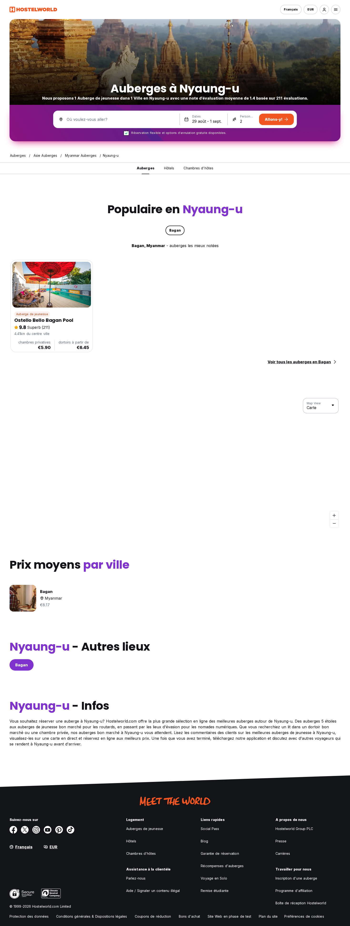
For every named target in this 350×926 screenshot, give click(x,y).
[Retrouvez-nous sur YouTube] (47, 830)
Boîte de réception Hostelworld (300, 903)
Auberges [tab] (146, 168)
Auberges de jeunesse (144, 829)
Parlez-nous (135, 878)
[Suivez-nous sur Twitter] (25, 830)
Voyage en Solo (214, 878)
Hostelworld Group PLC (294, 829)
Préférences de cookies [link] (304, 916)
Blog (204, 841)
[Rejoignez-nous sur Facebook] (13, 830)
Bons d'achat (189, 916)
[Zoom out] (334, 523)
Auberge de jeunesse (32, 314)
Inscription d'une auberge (296, 878)
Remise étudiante (215, 891)
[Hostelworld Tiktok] (70, 830)
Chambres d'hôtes (141, 853)
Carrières (282, 853)
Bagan (21, 665)
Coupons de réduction (153, 916)
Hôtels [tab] (169, 168)
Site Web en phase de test (229, 916)
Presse (281, 841)
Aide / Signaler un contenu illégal (153, 891)
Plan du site (268, 916)
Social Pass (210, 829)
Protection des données (29, 916)
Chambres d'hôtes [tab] (198, 168)
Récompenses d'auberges (222, 866)
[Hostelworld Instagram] (36, 830)
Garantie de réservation (220, 853)
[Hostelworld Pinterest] (59, 830)
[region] (175, 463)
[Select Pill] (324, 9)
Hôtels (131, 841)
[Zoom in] (334, 515)
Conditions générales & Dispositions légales (91, 916)
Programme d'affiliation (293, 891)
